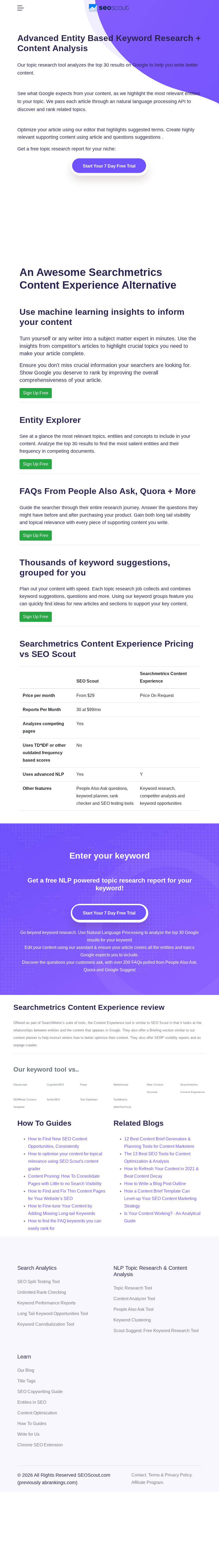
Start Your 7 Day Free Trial (109, 166)
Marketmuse (121, 1084)
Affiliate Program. (147, 1482)
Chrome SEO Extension (40, 1445)
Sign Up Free (35, 393)
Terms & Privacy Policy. (170, 1475)
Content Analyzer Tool (134, 1298)
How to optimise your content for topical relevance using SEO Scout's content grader (65, 1161)
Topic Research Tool (133, 1288)
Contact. (139, 1475)
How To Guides (31, 1423)
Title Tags (26, 1381)
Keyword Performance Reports (46, 1303)
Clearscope (20, 1084)
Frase (83, 1084)
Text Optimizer (88, 1099)
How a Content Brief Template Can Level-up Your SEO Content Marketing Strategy (160, 1198)
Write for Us (28, 1434)
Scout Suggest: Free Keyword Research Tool (156, 1330)
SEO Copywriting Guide (40, 1391)
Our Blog (25, 1370)
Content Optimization (37, 1413)
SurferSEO (53, 1099)
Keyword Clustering (132, 1320)
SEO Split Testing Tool (38, 1281)
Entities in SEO (31, 1402)
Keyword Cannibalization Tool (45, 1324)
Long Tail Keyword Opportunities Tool (52, 1313)
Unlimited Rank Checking (41, 1292)
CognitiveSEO (55, 1084)
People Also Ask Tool (134, 1309)
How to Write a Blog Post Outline (155, 1183)
